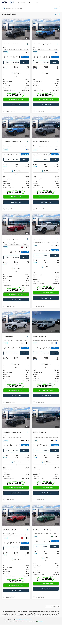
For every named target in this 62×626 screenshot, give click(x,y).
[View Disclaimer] (17, 56)
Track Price (17, 73)
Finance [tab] (16, 62)
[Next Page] (49, 606)
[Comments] (20, 57)
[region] (16, 83)
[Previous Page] (47, 606)
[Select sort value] (58, 14)
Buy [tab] (7, 62)
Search (55, 8)
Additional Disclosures (27, 619)
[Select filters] (56, 14)
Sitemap (17, 619)
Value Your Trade (16, 104)
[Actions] (27, 44)
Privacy (20, 619)
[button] (28, 29)
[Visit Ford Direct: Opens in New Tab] (40, 621)
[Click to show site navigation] (59, 2)
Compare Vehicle (10, 111)
